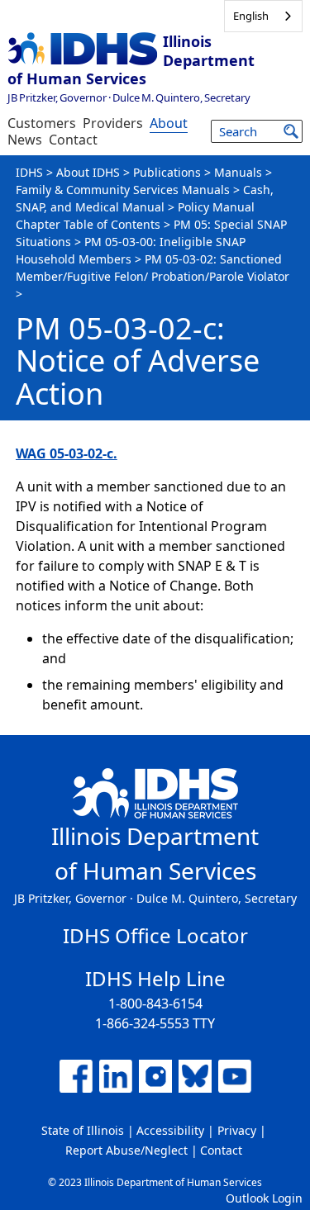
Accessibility (170, 1130)
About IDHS (88, 172)
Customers (41, 123)
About (169, 123)
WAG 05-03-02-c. (66, 453)
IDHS (29, 172)
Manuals (238, 172)
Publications (167, 172)
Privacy (236, 1130)
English (251, 15)
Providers (113, 123)
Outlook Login (264, 1198)
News (24, 139)
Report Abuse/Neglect (126, 1150)
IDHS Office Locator (155, 935)
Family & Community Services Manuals (123, 189)
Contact (73, 139)
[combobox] (263, 16)
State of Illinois (82, 1130)
